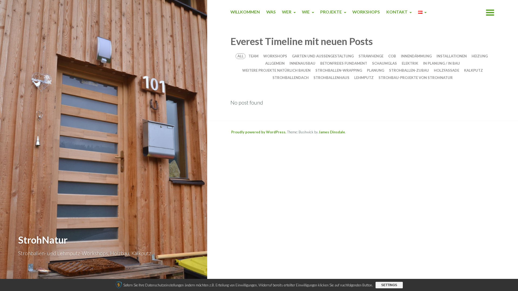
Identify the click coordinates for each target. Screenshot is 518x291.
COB (392, 56)
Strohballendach (290, 77)
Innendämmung (416, 56)
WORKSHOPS (366, 11)
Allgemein (275, 63)
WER (286, 11)
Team (253, 56)
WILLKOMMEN (245, 11)
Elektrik (410, 63)
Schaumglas (384, 63)
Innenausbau (302, 63)
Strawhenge (371, 56)
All (240, 56)
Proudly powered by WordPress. (258, 132)
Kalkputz (473, 70)
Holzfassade (446, 70)
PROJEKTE (331, 11)
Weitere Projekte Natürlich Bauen (276, 70)
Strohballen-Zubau (409, 70)
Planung (375, 70)
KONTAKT (397, 11)
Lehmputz (364, 77)
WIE (306, 11)
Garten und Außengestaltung (323, 56)
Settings (389, 285)
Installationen (452, 56)
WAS (271, 11)
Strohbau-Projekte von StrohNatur (416, 77)
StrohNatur (42, 240)
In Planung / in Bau (441, 63)
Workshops (275, 56)
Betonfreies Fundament (343, 63)
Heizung (480, 56)
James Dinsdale (332, 132)
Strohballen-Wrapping (338, 70)
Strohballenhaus (331, 77)
